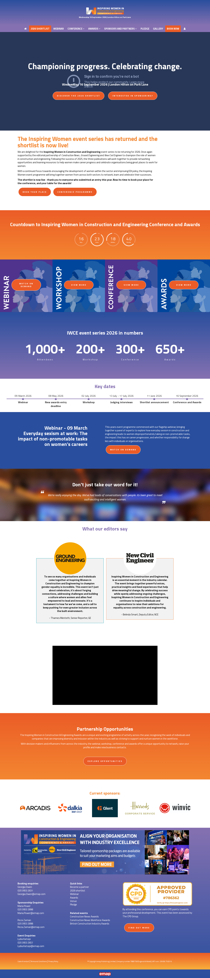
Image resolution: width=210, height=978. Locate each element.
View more (78, 284)
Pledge (73, 904)
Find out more (139, 927)
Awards (93, 3)
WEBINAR (58, 3)
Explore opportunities (105, 761)
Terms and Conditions (39, 961)
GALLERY (158, 3)
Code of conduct (23, 961)
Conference (75, 3)
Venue (73, 901)
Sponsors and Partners (119, 3)
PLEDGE (145, 3)
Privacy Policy (53, 961)
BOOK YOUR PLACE (35, 191)
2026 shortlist (40, 3)
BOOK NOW (173, 3)
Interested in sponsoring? (132, 95)
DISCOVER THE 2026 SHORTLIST (78, 95)
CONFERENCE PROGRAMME (75, 191)
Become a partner (79, 887)
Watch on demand (26, 285)
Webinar (74, 894)
